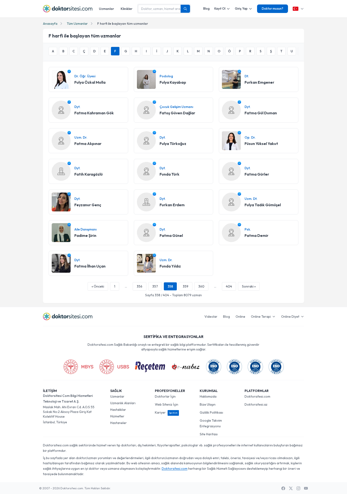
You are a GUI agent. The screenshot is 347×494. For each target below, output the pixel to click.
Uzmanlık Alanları (122, 403)
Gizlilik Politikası (211, 412)
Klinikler (126, 9)
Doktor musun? (272, 8)
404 (229, 286)
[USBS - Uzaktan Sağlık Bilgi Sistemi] (114, 366)
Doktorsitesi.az (256, 404)
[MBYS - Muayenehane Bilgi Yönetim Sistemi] (78, 366)
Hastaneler (118, 423)
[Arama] (185, 9)
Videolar (210, 316)
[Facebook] (283, 488)
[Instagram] (298, 488)
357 (155, 286)
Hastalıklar (118, 410)
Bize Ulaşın (208, 404)
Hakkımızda (208, 396)
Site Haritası (209, 434)
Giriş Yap (241, 8)
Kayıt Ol (219, 8)
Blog (206, 8)
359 (185, 286)
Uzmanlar (106, 9)
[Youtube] (306, 488)
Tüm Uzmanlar (77, 23)
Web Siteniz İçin (166, 404)
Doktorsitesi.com (257, 396)
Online (240, 316)
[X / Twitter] (291, 488)
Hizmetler (117, 416)
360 (201, 286)
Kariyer (166, 412)
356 (139, 286)
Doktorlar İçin (165, 396)
